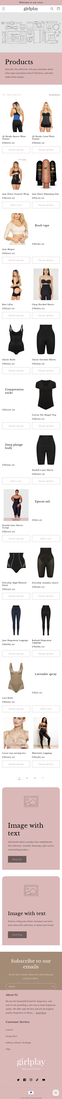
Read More (41, 1012)
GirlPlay (27, 1098)
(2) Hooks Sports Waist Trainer (14, 137)
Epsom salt (42, 501)
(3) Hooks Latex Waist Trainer (43, 137)
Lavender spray (46, 674)
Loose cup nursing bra (14, 753)
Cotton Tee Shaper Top (44, 415)
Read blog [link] (17, 934)
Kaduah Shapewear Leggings (42, 641)
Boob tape (42, 225)
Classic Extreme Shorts (44, 360)
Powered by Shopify (36, 1098)
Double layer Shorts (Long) (12, 526)
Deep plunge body (14, 446)
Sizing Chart (11, 1036)
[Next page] (43, 778)
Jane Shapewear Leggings (15, 640)
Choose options (16, 149)
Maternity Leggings (42, 753)
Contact (9, 1029)
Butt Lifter (7, 304)
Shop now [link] (17, 859)
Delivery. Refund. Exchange (18, 1042)
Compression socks (14, 391)
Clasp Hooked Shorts (43, 304)
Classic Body (8, 360)
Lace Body (7, 698)
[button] (3, 9)
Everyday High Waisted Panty (14, 584)
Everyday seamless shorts (45, 583)
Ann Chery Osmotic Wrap (15, 194)
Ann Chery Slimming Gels (45, 194)
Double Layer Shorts (42, 470)
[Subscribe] (53, 986)
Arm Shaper (8, 249)
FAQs (8, 1049)
